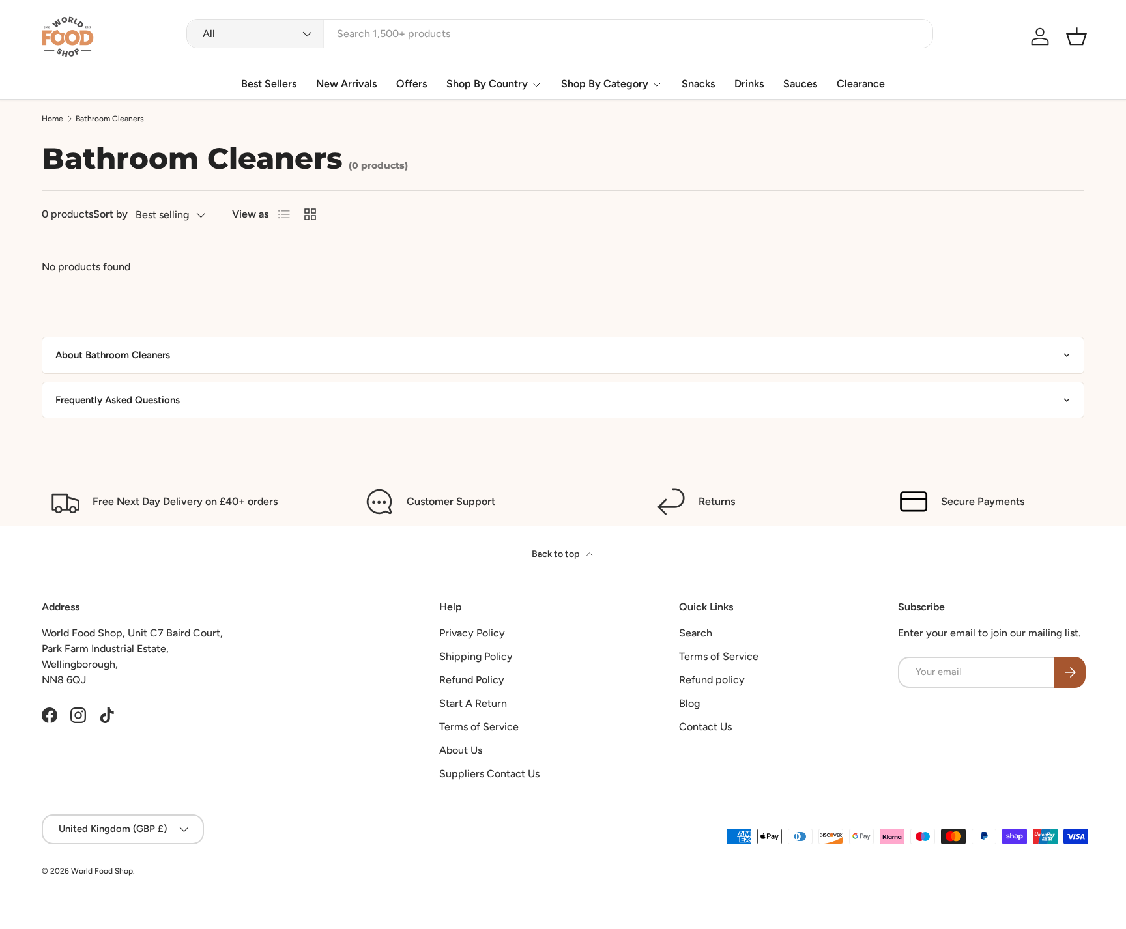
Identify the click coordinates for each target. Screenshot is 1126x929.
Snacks (698, 84)
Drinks (749, 84)
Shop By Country (487, 84)
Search (695, 633)
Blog (689, 703)
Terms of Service (479, 727)
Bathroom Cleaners (110, 118)
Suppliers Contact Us (489, 773)
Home (52, 118)
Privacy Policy (472, 633)
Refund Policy (471, 680)
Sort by (110, 214)
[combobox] (559, 34)
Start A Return (473, 703)
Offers (411, 84)
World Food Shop (102, 871)
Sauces (800, 84)
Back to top (556, 554)
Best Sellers (268, 84)
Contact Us (705, 727)
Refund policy (712, 680)
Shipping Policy (476, 656)
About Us (460, 750)
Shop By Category (604, 84)
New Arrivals (346, 84)
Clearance (861, 84)
